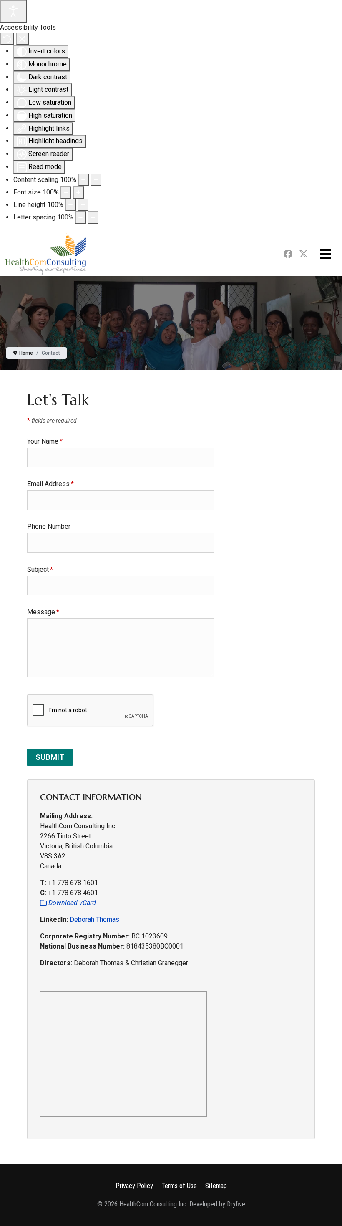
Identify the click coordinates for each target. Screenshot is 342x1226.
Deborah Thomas (94, 919)
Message (43, 612)
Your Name (45, 441)
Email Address (50, 484)
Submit (49, 757)
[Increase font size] (78, 192)
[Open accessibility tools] (13, 11)
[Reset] (7, 39)
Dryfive (236, 1204)
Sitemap (216, 1186)
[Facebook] (288, 255)
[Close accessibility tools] (22, 39)
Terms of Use (179, 1186)
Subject (40, 569)
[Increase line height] (83, 205)
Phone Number (48, 526)
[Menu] (325, 254)
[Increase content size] (96, 180)
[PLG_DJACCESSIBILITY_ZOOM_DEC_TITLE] (83, 180)
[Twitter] (305, 255)
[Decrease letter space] (80, 217)
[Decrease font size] (65, 192)
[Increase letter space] (93, 217)
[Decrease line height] (70, 205)
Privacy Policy (134, 1186)
